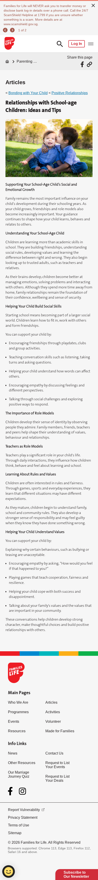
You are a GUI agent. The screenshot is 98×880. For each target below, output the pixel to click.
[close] (93, 5)
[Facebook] (11, 791)
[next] (13, 30)
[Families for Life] (9, 44)
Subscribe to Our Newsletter (76, 874)
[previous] (6, 30)
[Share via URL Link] (89, 64)
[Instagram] (22, 791)
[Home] (7, 61)
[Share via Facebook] (82, 64)
